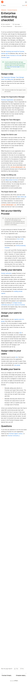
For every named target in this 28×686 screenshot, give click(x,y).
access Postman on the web (13, 55)
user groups (17, 365)
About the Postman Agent (13, 66)
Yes (17, 668)
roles (20, 332)
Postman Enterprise (12, 10)
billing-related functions (11, 180)
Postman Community (13, 435)
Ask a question (6, 24)
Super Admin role (21, 196)
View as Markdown (7, 26)
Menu (4, 5)
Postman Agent (5, 57)
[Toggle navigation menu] (26, 2)
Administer (3, 10)
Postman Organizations (7, 100)
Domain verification (6, 273)
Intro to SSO (20, 239)
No (23, 668)
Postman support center (15, 433)
